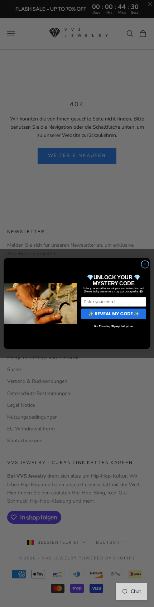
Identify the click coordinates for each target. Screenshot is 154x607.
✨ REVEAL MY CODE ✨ (113, 314)
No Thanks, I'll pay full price (113, 326)
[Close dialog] (145, 264)
